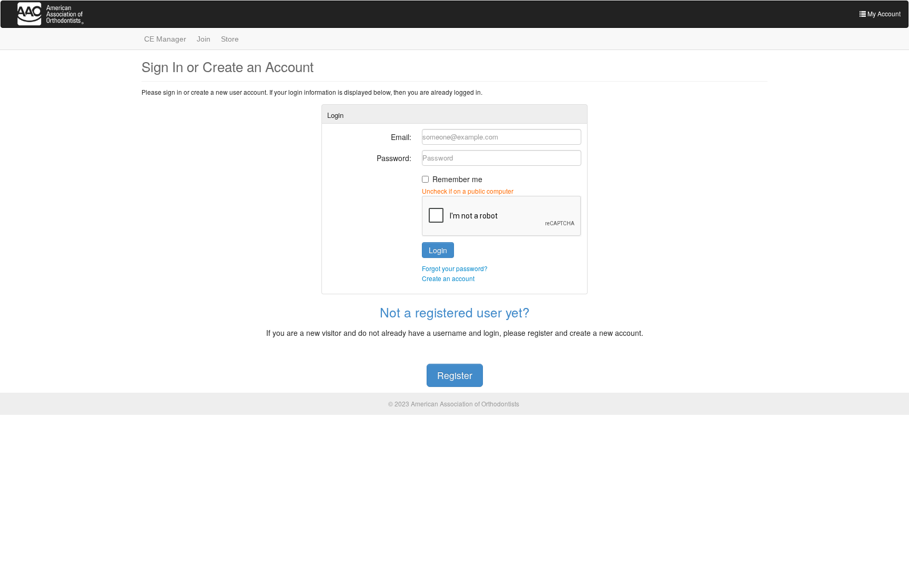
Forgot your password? (455, 268)
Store (230, 39)
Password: (394, 158)
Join (203, 39)
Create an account (448, 278)
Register (454, 375)
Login (438, 250)
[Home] (59, 16)
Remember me (457, 179)
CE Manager (165, 39)
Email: (401, 137)
